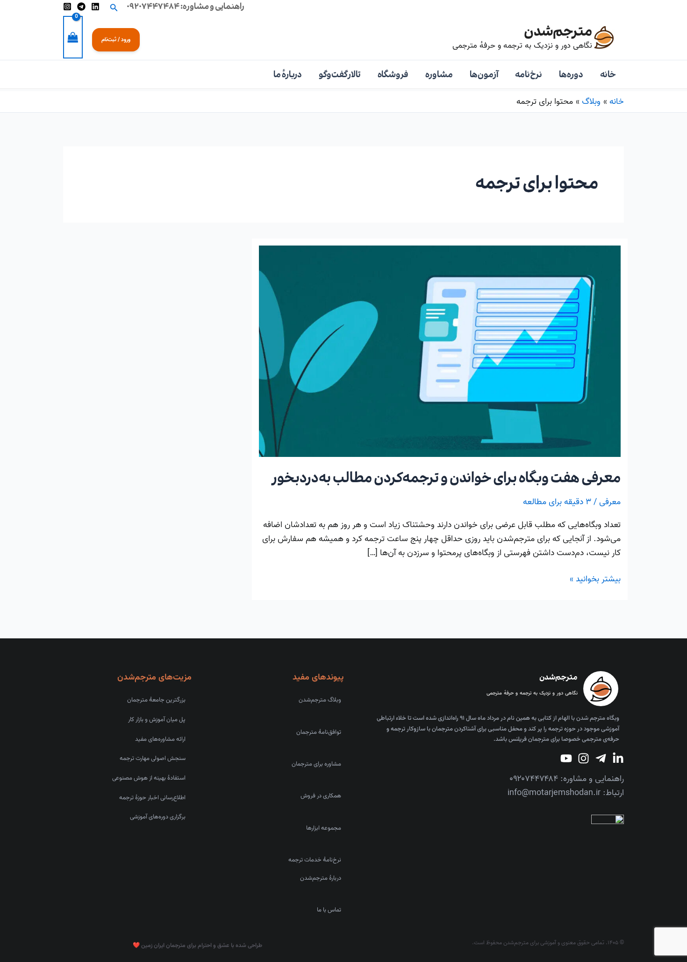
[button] (113, 7)
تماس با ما (329, 910)
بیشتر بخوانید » (595, 579)
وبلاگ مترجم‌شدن (320, 700)
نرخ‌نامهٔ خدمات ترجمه (314, 860)
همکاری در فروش (321, 796)
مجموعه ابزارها (323, 828)
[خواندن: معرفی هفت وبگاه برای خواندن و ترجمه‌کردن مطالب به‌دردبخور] (440, 351)
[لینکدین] (95, 6)
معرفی (610, 502)
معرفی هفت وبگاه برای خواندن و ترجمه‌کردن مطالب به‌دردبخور (446, 478)
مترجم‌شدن (558, 31)
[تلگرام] (81, 6)
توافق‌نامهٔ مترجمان (318, 732)
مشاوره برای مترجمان (316, 764)
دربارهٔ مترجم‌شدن (320, 878)
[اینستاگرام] (67, 6)
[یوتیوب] (566, 758)
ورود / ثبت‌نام (115, 39)
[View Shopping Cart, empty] (73, 37)
